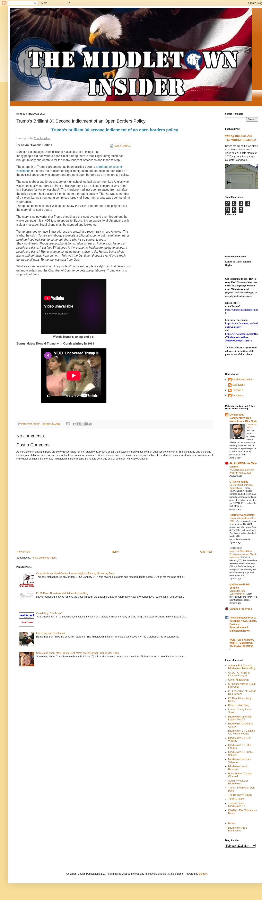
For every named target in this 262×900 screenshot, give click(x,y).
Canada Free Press (240, 608)
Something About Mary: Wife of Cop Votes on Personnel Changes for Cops (77, 653)
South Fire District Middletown (238, 782)
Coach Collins (42, 138)
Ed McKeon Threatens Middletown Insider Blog (62, 593)
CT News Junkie (238, 481)
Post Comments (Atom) (44, 557)
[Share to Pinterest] (90, 424)
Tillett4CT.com (236, 798)
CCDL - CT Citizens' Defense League (239, 674)
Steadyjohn (238, 384)
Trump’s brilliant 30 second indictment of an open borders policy (114, 130)
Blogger (203, 873)
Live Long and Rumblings (50, 633)
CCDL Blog (235, 548)
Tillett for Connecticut (241, 515)
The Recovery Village (240, 794)
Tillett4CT (237, 390)
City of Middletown (238, 679)
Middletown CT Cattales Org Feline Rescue (241, 732)
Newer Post (23, 551)
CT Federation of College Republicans (242, 692)
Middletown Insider (242, 379)
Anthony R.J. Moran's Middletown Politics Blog (241, 667)
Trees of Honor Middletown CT (236, 805)
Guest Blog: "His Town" (49, 613)
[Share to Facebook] (86, 424)
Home (115, 551)
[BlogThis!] (79, 424)
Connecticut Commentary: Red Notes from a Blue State (243, 418)
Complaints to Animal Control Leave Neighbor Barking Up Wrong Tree (75, 573)
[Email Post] (68, 423)
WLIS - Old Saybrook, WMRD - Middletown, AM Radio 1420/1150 (241, 643)
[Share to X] (82, 424)
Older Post (206, 551)
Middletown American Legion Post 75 (240, 718)
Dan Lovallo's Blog (238, 705)
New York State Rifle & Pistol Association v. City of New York (242, 554)
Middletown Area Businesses (237, 829)
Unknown (237, 395)
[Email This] (75, 424)
